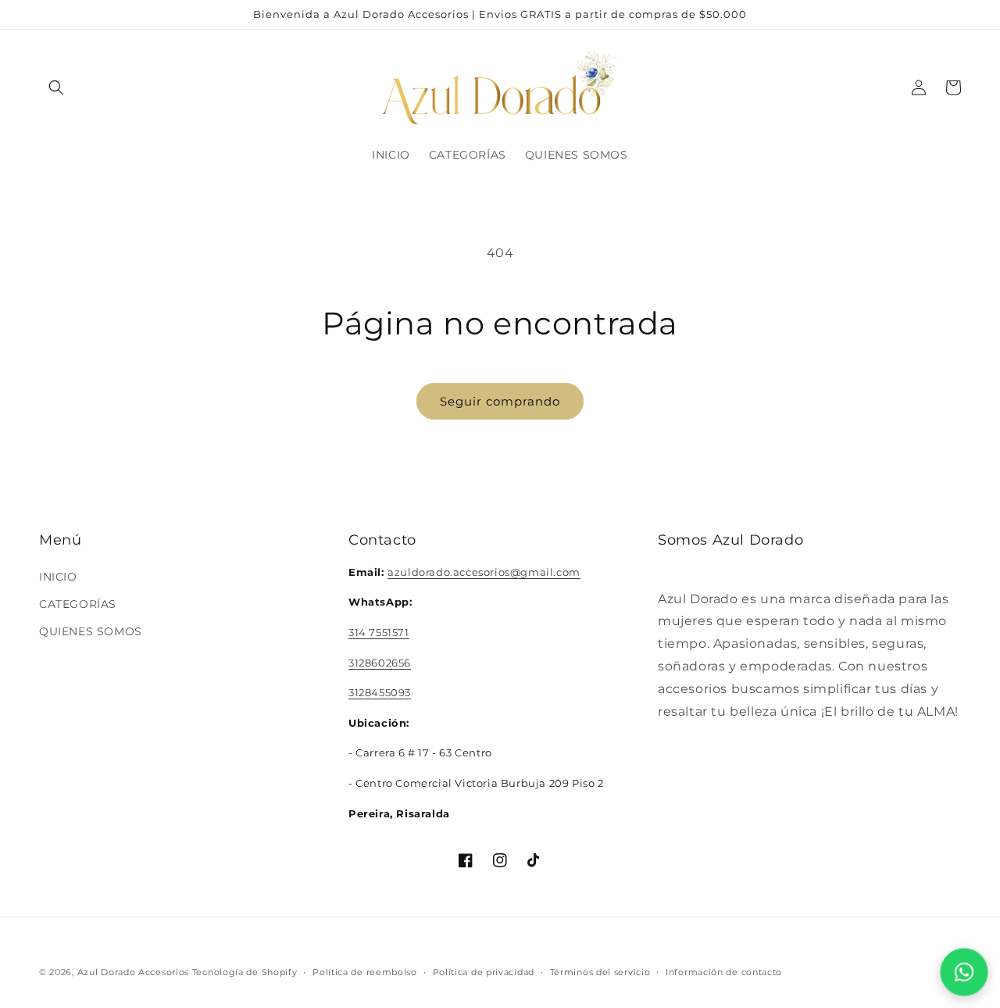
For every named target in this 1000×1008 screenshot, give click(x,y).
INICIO (58, 576)
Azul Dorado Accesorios (133, 972)
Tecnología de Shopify (245, 972)
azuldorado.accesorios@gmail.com (484, 571)
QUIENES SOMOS (90, 631)
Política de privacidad (483, 971)
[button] (56, 87)
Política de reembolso (364, 971)
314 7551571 (378, 631)
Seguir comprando (500, 401)
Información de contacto (724, 971)
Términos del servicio (600, 971)
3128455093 (379, 691)
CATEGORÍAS (77, 603)
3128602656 (379, 662)
